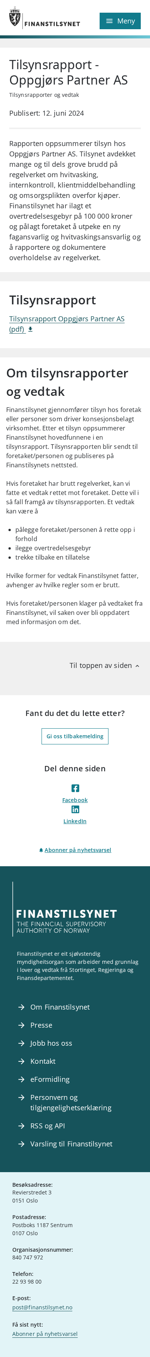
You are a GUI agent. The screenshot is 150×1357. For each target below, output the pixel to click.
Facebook (75, 800)
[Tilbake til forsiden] (42, 17)
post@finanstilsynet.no (42, 1307)
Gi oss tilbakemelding (75, 736)
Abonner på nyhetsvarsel (78, 850)
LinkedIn (75, 821)
